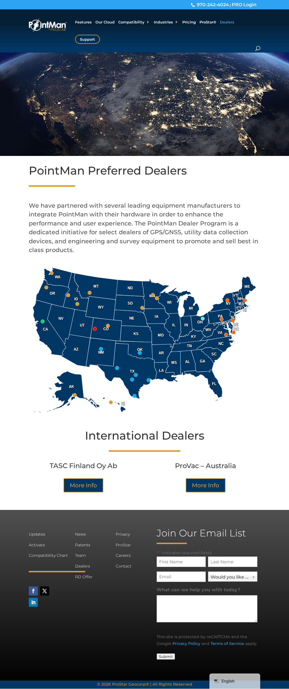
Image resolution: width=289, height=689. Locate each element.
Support (87, 39)
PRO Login (244, 4)
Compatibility (131, 22)
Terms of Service (227, 643)
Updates (37, 534)
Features (83, 22)
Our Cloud (105, 22)
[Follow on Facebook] (33, 590)
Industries (163, 22)
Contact (124, 566)
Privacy (123, 534)
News (80, 534)
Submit (166, 656)
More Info (83, 485)
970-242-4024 (213, 4)
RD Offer (84, 576)
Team (80, 555)
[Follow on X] (44, 590)
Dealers (227, 22)
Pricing (189, 22)
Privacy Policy (186, 643)
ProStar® (208, 22)
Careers (123, 555)
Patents (82, 544)
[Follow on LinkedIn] (33, 602)
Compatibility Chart (48, 555)
